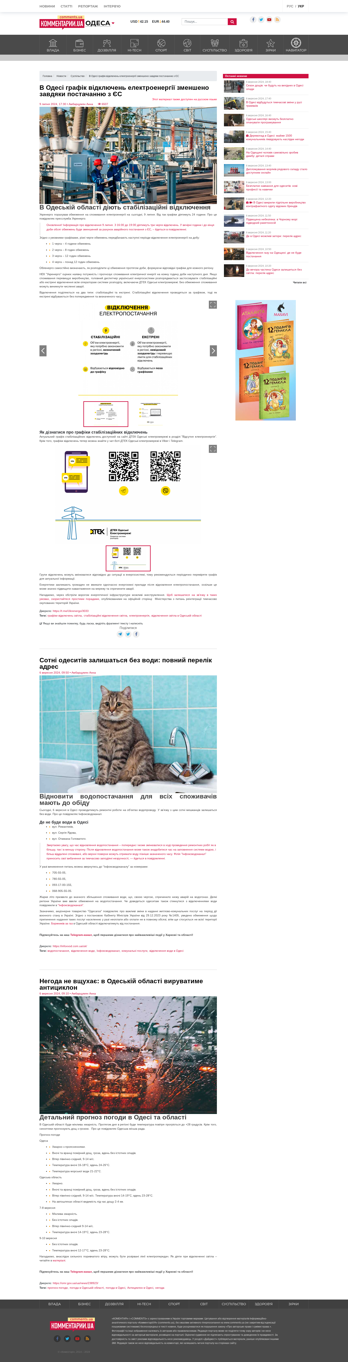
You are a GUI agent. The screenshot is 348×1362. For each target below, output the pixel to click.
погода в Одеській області (87, 1287)
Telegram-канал (81, 934)
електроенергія (139, 615)
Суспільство (215, 50)
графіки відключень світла (65, 615)
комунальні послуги (134, 950)
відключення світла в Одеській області (176, 615)
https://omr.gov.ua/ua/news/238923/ (75, 1283)
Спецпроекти (264, 7)
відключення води (83, 950)
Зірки (271, 50)
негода (159, 1287)
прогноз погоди (58, 1287)
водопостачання (58, 950)
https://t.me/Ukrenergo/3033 (71, 611)
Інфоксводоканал (108, 950)
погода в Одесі (115, 1287)
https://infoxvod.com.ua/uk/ (70, 946)
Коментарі (68, 1352)
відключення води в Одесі (166, 950)
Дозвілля (107, 50)
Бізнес (79, 50)
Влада (53, 50)
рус (290, 6)
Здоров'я (244, 50)
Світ (187, 50)
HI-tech (134, 50)
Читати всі (300, 282)
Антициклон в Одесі (140, 1287)
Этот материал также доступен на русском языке (184, 99)
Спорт (161, 50)
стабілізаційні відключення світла (105, 615)
